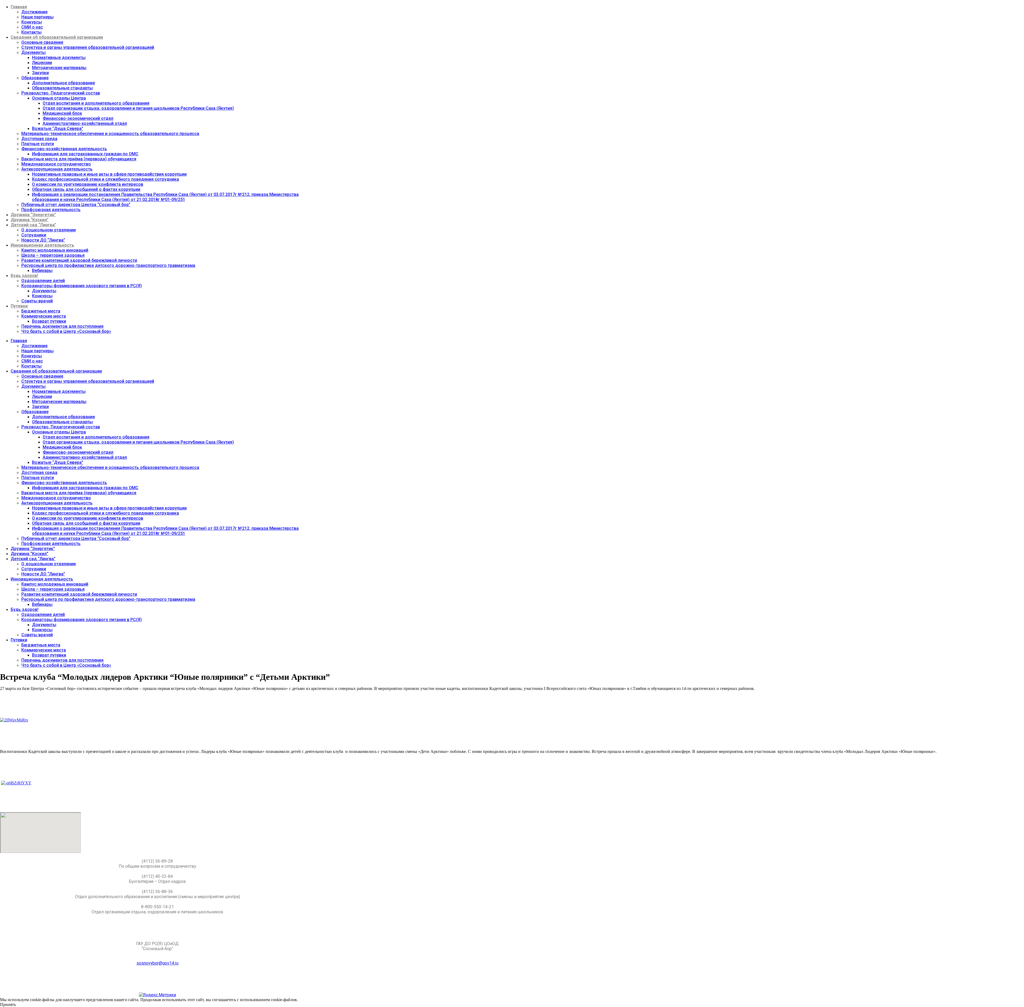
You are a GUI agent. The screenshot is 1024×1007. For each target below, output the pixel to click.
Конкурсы (31, 22)
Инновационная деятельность (42, 245)
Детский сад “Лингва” (33, 224)
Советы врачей (37, 300)
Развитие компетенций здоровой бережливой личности (79, 260)
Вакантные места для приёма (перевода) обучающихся (78, 158)
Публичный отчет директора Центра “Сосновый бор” (75, 204)
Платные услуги (37, 143)
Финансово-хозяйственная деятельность (64, 148)
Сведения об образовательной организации (57, 37)
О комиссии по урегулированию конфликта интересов (87, 184)
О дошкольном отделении (48, 229)
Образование (35, 77)
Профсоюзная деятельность (51, 209)
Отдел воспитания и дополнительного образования (96, 103)
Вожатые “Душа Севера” (57, 128)
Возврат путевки (49, 321)
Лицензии (42, 62)
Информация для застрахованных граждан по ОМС (85, 153)
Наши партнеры (37, 16)
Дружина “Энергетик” (33, 214)
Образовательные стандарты (62, 87)
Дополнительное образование (63, 82)
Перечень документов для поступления (62, 326)
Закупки (40, 72)
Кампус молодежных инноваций (54, 250)
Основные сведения (42, 42)
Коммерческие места (43, 316)
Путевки (19, 306)
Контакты (31, 32)
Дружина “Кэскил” (30, 219)
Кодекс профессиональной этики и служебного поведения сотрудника (105, 179)
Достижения (34, 11)
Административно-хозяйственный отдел (85, 123)
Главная (19, 6)
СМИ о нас (32, 27)
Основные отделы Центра (59, 98)
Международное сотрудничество (56, 164)
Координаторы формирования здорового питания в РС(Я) (81, 285)
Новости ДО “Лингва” (43, 240)
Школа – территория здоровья (53, 255)
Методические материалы (59, 67)
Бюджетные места (40, 311)
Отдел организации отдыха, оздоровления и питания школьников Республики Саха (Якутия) (138, 108)
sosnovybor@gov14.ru (157, 963)
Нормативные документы (59, 57)
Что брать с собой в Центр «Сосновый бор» (66, 331)
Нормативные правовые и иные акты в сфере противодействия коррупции (109, 174)
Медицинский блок (62, 113)
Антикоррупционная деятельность (57, 169)
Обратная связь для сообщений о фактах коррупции (86, 189)
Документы (33, 52)
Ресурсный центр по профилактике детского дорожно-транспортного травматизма (108, 265)
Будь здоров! (24, 275)
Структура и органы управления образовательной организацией (87, 47)
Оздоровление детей (43, 280)
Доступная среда (39, 138)
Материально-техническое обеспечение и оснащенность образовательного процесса (110, 133)
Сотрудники (33, 235)
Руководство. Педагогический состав (60, 93)
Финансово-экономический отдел (78, 118)
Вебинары (42, 270)
